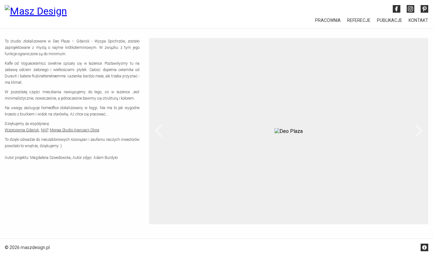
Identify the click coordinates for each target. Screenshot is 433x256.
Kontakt (418, 20)
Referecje (359, 20)
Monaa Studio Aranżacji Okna (74, 130)
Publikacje (389, 20)
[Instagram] (410, 9)
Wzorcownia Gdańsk (22, 130)
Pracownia (328, 20)
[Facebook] (396, 9)
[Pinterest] (424, 9)
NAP (44, 130)
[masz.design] (36, 14)
